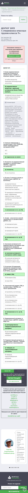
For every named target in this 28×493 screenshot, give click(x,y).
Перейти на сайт (14, 416)
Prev (3, 446)
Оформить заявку (14, 56)
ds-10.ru (14, 402)
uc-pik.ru (14, 397)
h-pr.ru (14, 404)
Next (25, 446)
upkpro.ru (14, 398)
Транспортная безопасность (16, 8)
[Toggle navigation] (25, 3)
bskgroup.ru (14, 400)
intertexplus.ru (14, 407)
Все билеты (14, 491)
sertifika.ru (14, 395)
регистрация (14, 378)
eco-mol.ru (14, 405)
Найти (23, 19)
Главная (3, 8)
